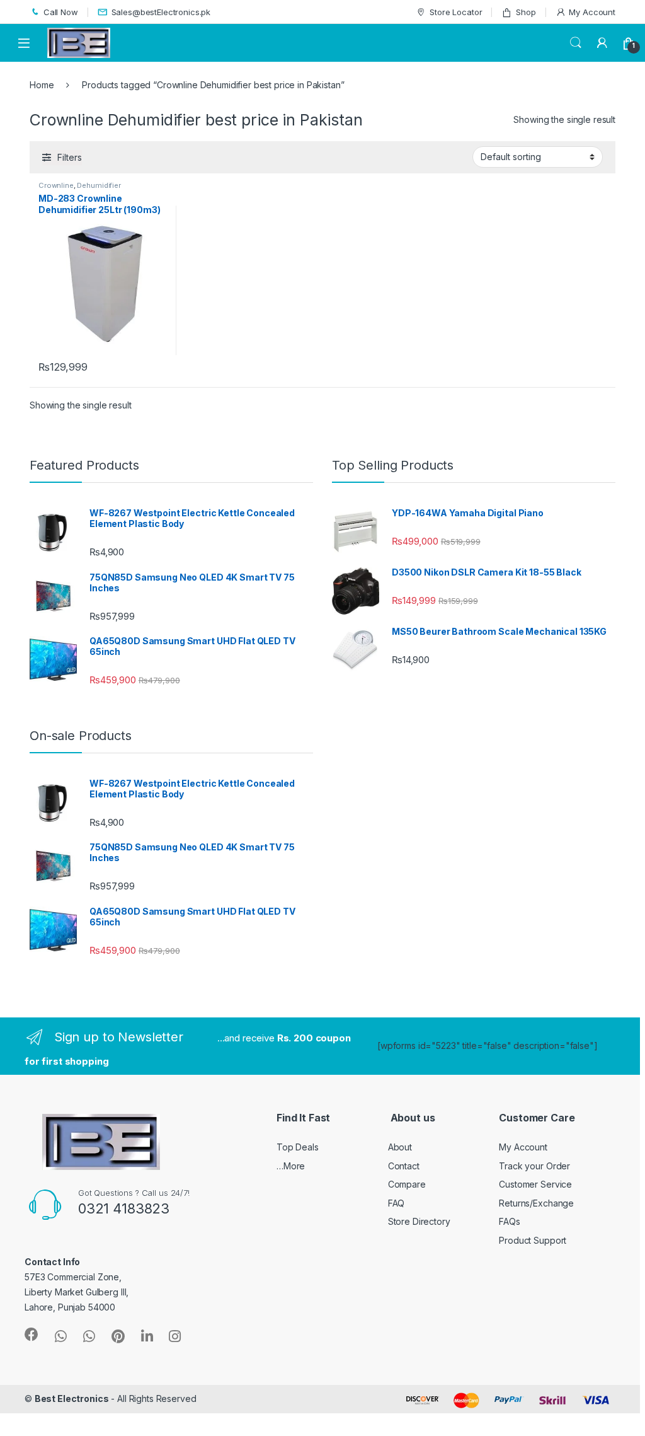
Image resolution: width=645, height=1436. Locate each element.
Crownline (56, 185)
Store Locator (456, 12)
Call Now (60, 12)
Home (42, 84)
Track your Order (534, 1166)
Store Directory (419, 1221)
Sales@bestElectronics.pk (161, 12)
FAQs (509, 1221)
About (400, 1147)
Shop (525, 12)
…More (291, 1166)
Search (576, 43)
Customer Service (535, 1184)
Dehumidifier (98, 185)
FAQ (396, 1203)
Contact (404, 1166)
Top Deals (298, 1147)
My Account (592, 12)
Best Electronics (72, 1398)
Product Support (532, 1240)
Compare (407, 1184)
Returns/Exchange (536, 1203)
